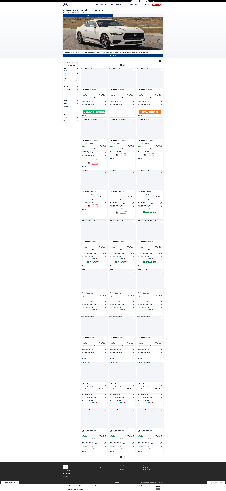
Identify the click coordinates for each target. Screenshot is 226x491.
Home (97, 4)
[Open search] (162, 4)
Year (65, 120)
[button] (94, 112)
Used (106, 4)
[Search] (65, 62)
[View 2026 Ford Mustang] (94, 78)
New (101, 4)
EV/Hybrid (112, 4)
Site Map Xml (145, 467)
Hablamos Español (135, 1)
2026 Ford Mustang (89, 89)
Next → (127, 65)
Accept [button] (158, 486)
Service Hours (100, 465)
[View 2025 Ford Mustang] (122, 129)
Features (65, 111)
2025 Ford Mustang (118, 140)
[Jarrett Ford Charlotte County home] (65, 4)
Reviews (121, 467)
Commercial (119, 4)
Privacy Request (160, 482)
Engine (65, 103)
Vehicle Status (67, 89)
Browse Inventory (156, 4)
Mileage (65, 117)
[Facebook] (64, 477)
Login (144, 471)
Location (65, 83)
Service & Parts (133, 4)
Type (65, 68)
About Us (147, 4)
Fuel (65, 94)
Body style (66, 86)
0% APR (93, 108)
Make (65, 73)
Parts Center (100, 467)
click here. (151, 486)
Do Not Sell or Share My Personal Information (149, 482)
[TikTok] (66, 477)
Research (141, 4)
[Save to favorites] (106, 70)
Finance (125, 4)
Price (65, 114)
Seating (65, 100)
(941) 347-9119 (66, 473)
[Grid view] (160, 61)
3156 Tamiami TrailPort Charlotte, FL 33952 (67, 471)
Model (65, 78)
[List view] (162, 61)
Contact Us (122, 465)
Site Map (144, 465)
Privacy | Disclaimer (146, 469)
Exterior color (66, 106)
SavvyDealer (117, 482)
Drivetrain (66, 92)
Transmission (66, 97)
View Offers (84, 115)
